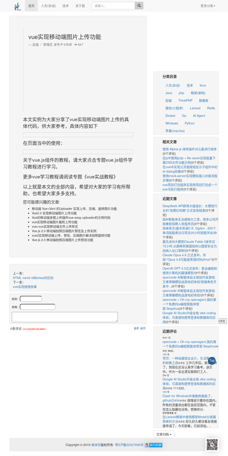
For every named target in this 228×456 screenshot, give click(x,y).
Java (168, 93)
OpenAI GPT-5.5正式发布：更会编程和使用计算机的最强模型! (190, 270)
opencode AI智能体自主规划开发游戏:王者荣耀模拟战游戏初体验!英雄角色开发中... (189, 281)
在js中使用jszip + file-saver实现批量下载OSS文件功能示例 (189, 160)
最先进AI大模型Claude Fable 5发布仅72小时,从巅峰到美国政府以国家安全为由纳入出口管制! (190, 246)
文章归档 (163, 434)
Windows (171, 123)
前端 (168, 100)
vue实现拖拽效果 (25, 286)
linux (203, 85)
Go (184, 115)
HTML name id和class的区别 (33, 277)
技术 (66, 5)
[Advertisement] (78, 78)
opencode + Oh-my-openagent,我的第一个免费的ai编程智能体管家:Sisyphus (189, 304)
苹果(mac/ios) (175, 130)
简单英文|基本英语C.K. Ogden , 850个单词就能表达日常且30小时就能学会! (189, 230)
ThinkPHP (185, 100)
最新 (136, 328)
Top (212, 360)
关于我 (80, 5)
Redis (211, 108)
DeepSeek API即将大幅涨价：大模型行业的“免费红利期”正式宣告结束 (190, 208)
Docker (170, 115)
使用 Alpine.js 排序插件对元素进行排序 (190, 149)
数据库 (203, 100)
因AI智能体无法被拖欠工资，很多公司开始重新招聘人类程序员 (190, 221)
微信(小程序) (174, 108)
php (181, 93)
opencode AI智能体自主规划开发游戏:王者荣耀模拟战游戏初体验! (189, 292)
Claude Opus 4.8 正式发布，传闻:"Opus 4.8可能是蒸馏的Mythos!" (187, 257)
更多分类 (207, 5)
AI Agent (199, 115)
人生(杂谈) (48, 5)
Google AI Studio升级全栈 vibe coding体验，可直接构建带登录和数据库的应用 (189, 317)
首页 (31, 5)
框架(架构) (198, 93)
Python (190, 123)
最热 (143, 328)
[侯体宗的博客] (17, 5)
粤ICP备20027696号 (129, 444)
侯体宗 (95, 444)
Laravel (195, 108)
